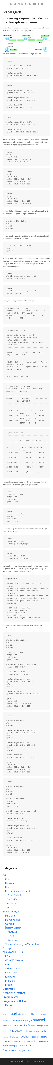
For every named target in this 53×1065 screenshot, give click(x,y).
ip (18, 1026)
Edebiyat (7, 948)
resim (44, 1036)
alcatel (12, 1013)
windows (24, 1045)
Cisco (8, 879)
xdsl (31, 1045)
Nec (7, 887)
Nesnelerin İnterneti (14, 993)
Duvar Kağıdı (12, 919)
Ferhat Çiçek (12, 12)
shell (16, 1041)
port (17, 1037)
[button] (49, 12)
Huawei (9, 883)
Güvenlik (10, 923)
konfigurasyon (42, 1026)
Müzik (8, 984)
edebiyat (12, 1020)
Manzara (10, 980)
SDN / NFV (11, 899)
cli (38, 1014)
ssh (28, 1041)
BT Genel (10, 915)
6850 (4, 1014)
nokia (44, 1031)
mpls (25, 1031)
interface (12, 1025)
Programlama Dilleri (14, 1001)
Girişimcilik (9, 988)
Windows (13, 940)
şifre (23, 1051)
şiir (28, 1050)
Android (12, 932)
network (37, 1031)
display (5, 1021)
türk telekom (43, 1042)
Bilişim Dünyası (11, 911)
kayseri (33, 1026)
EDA (7, 956)
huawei (39, 1019)
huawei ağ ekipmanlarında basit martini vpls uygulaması (26, 20)
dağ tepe (43, 1014)
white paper (14, 1045)
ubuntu (5, 1046)
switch (34, 1041)
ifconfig (5, 1026)
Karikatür (10, 976)
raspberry (35, 1036)
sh (12, 1041)
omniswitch (7, 1037)
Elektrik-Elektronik (13, 952)
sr (19, 1042)
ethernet (20, 1020)
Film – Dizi (11, 972)
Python (9, 1005)
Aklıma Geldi (12, 968)
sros (23, 1041)
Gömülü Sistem (14, 960)
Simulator (10, 903)
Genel (6, 964)
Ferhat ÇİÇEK (21, 1061)
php (13, 1037)
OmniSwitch (15, 895)
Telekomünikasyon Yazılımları (22, 944)
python (25, 1036)
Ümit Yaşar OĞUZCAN (12, 1050)
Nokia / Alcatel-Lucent (17, 891)
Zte (7, 907)
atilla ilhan (22, 1014)
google (28, 1020)
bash (28, 1014)
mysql (31, 1031)
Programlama (10, 997)
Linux (11, 936)
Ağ (4, 875)
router (6, 1041)
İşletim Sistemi (13, 927)
